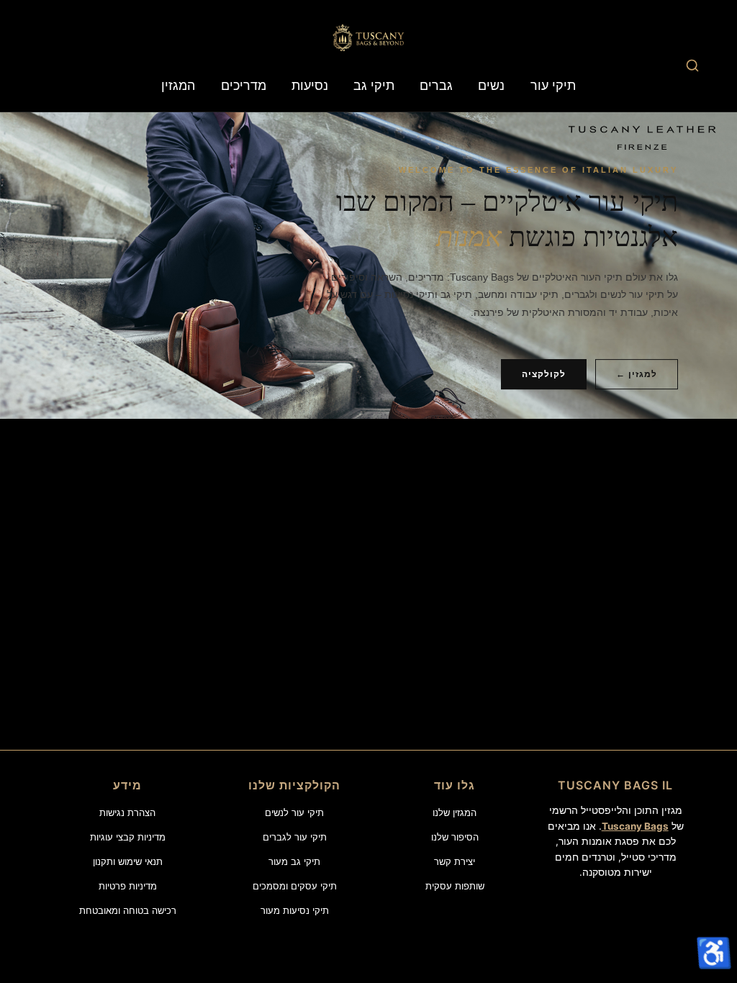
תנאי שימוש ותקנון (128, 861)
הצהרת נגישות (127, 812)
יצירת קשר (454, 861)
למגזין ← (636, 374)
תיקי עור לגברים (295, 837)
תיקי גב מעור (294, 861)
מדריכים (243, 85)
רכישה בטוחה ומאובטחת (127, 910)
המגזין (178, 85)
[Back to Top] (712, 914)
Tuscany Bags (635, 826)
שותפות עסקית (454, 886)
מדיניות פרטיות (128, 886)
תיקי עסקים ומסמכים (295, 886)
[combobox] (692, 65)
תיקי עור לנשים (294, 812)
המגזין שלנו (454, 812)
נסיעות (309, 85)
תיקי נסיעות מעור (295, 910)
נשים (491, 85)
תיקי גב (373, 85)
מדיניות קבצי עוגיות (128, 837)
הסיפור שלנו (455, 837)
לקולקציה (544, 374)
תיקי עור (553, 85)
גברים (436, 85)
